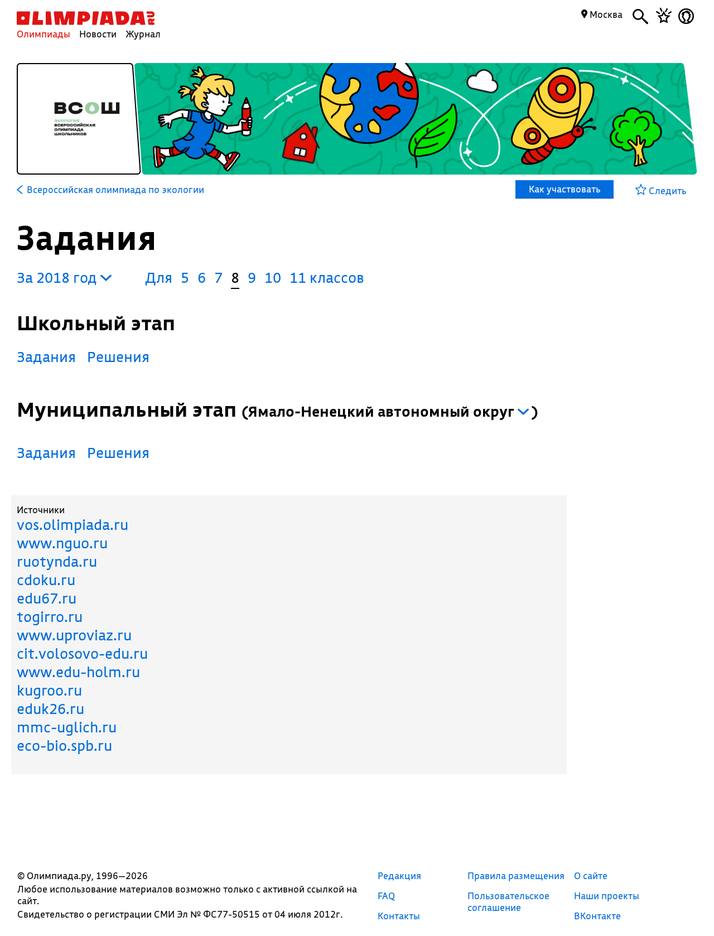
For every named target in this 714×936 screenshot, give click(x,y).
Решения (118, 357)
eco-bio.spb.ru (64, 745)
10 (272, 277)
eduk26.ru (50, 708)
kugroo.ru (49, 690)
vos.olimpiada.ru (72, 524)
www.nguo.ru (62, 543)
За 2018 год (58, 277)
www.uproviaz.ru (74, 635)
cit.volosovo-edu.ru (82, 653)
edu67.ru (46, 598)
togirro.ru (50, 616)
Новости (98, 34)
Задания (46, 357)
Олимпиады (43, 34)
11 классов (327, 277)
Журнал (143, 34)
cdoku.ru (46, 580)
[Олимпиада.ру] (86, 18)
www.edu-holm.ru (78, 672)
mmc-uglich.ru (67, 727)
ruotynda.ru (57, 561)
